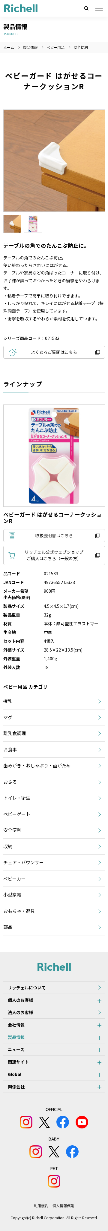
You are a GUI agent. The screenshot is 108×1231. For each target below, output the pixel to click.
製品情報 (16, 1037)
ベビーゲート (16, 814)
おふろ (10, 782)
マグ (7, 717)
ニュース (16, 1049)
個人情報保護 (63, 1205)
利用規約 (41, 1205)
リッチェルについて (27, 988)
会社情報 (16, 1025)
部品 (7, 927)
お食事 (10, 749)
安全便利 (81, 47)
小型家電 (12, 894)
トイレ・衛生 (16, 798)
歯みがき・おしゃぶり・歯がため (37, 765)
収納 (7, 846)
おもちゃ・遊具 (19, 911)
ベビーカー (14, 878)
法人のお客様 (20, 1012)
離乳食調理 (14, 733)
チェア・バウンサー (23, 862)
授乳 (7, 701)
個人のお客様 (20, 1000)
